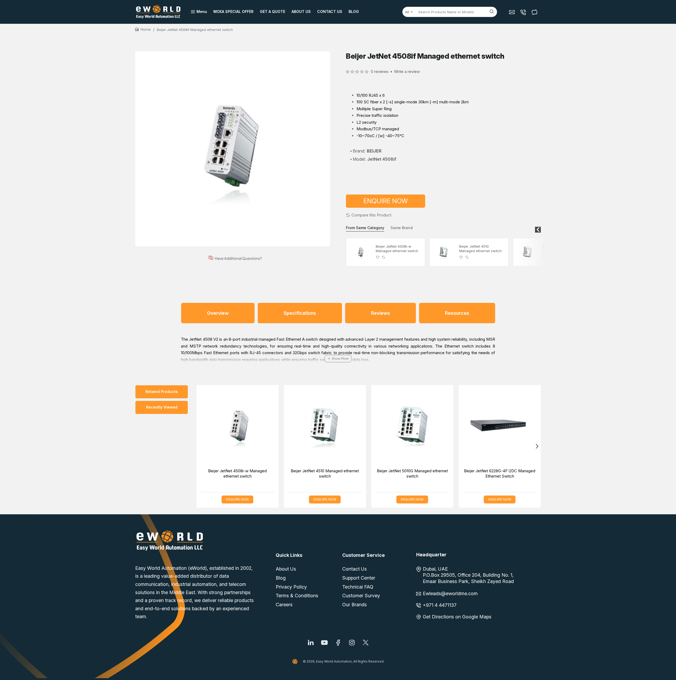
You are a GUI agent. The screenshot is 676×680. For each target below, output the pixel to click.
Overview (218, 313)
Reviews (380, 313)
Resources (457, 313)
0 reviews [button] (379, 71)
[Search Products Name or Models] (491, 12)
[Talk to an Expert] (523, 12)
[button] (368, 215)
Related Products (161, 391)
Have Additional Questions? (238, 258)
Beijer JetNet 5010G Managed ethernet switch (412, 473)
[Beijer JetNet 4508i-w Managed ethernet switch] (360, 252)
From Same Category (365, 227)
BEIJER (374, 151)
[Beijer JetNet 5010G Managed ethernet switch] (527, 252)
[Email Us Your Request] (512, 12)
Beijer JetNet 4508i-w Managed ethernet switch (397, 248)
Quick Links (289, 555)
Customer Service (363, 555)
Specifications (300, 313)
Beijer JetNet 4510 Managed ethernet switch (480, 248)
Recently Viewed (161, 407)
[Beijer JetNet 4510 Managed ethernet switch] (444, 252)
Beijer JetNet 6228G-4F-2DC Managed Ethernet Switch (499, 473)
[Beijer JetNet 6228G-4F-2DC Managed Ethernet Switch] (500, 426)
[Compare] (535, 12)
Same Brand (402, 227)
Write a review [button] (407, 71)
